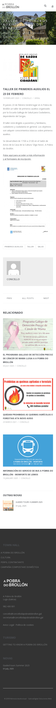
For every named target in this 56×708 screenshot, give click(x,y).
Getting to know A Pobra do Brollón (25, 644)
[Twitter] (23, 695)
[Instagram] (28, 695)
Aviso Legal (8, 624)
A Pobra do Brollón (12, 552)
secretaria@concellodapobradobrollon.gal (23, 617)
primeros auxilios (14, 246)
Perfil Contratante (12, 562)
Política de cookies (25, 624)
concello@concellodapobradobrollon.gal (22, 613)
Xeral (37, 98)
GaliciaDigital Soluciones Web (40, 698)
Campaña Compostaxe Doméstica (20, 567)
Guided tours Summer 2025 (29, 502)
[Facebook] (33, 695)
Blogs (15, 33)
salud (41, 246)
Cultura (5, 557)
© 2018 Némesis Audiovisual (15, 698)
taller (30, 246)
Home (6, 33)
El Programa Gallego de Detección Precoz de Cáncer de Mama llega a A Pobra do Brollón (28, 358)
